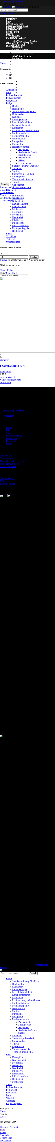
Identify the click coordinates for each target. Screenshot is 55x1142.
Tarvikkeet (11, 173)
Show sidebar (6, 270)
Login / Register (14, 1103)
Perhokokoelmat (14, 23)
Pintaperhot (18, 72)
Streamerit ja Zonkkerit (24, 107)
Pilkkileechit (18, 222)
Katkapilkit (17, 201)
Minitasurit (17, 209)
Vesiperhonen (25, 95)
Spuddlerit (17, 101)
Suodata (33, 257)
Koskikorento (25, 87)
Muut (9, 21)
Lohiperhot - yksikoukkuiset (25, 130)
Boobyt (16, 35)
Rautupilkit (17, 231)
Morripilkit (17, 150)
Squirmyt (16, 104)
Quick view (5, 382)
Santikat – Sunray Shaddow (25, 98)
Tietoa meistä (6, 458)
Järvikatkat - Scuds (27, 152)
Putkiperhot (18, 75)
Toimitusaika (6, 455)
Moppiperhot (19, 69)
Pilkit (8, 127)
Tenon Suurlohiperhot (22, 1052)
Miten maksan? (7, 478)
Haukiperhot (18, 108)
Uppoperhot (18, 184)
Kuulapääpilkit (19, 206)
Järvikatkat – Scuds (28, 84)
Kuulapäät (17, 117)
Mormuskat (17, 212)
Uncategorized (13, 242)
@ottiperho (9, 415)
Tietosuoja (11, 175)
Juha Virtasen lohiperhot (25, 41)
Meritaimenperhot (21, 66)
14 (7, 77)
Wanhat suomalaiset (21, 187)
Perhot (9, 103)
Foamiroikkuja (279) (13, 365)
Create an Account (9, 1127)
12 (7, 75)
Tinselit (15, 182)
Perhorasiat (11, 100)
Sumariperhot (18, 176)
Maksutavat (5, 481)
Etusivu (4, 260)
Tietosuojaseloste (8, 466)
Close (3, 63)
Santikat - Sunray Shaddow (25, 165)
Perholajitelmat (13, 98)
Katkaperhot (18, 114)
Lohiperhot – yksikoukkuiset (26, 61)
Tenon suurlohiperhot (22, 179)
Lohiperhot (17, 127)
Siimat (9, 170)
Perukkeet (11, 124)
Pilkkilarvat (18, 155)
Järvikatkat (17, 198)
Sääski (21, 92)
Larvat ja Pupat (20, 49)
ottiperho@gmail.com (14, 1)
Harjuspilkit (18, 195)
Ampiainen (23, 81)
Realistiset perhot (21, 78)
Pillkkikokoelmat (20, 225)
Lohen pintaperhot (21, 125)
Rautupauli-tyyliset (21, 228)
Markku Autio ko (20, 64)
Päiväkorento (25, 89)
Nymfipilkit (17, 152)
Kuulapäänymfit (20, 203)
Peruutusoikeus (7, 484)
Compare (10, 1100)
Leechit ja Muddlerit (22, 52)
